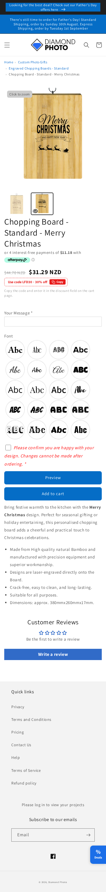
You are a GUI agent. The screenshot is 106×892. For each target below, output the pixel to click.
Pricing (17, 732)
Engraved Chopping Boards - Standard (39, 68)
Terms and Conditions (31, 719)
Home (8, 62)
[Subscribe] (88, 835)
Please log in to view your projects (53, 804)
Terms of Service (26, 770)
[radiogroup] (53, 390)
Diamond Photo (57, 882)
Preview (53, 477)
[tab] (16, 204)
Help (15, 757)
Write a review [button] (53, 654)
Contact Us (21, 744)
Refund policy (23, 783)
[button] (7, 45)
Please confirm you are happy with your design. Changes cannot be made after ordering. (49, 456)
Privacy (17, 706)
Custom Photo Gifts (32, 62)
